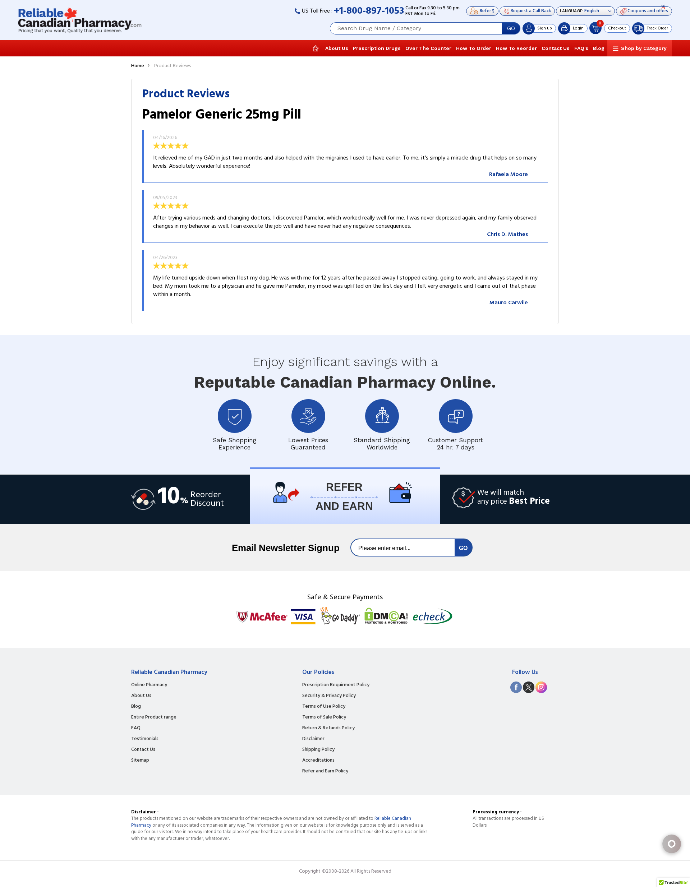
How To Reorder (516, 48)
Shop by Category (644, 48)
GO (511, 28)
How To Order (473, 48)
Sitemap (140, 760)
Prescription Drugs (377, 48)
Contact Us (556, 48)
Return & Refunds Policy (328, 728)
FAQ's (581, 48)
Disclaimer (313, 739)
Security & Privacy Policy (329, 695)
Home (137, 66)
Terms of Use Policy (323, 706)
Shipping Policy (318, 749)
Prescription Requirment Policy (335, 685)
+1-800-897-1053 (369, 11)
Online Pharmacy (149, 685)
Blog (598, 48)
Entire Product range (153, 717)
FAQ (136, 728)
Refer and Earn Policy (325, 771)
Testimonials (144, 739)
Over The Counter (428, 48)
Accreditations (318, 760)
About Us (336, 48)
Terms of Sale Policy (324, 717)
